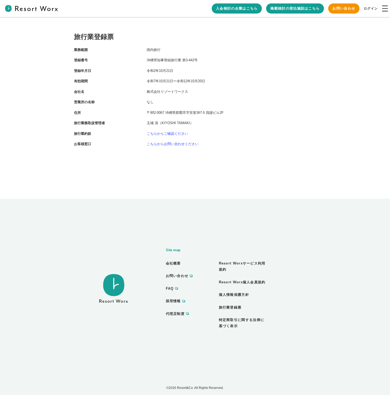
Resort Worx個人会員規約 (242, 282)
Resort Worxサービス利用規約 (242, 266)
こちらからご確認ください (167, 134)
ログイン (371, 8)
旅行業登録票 (230, 307)
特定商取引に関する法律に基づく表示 (242, 323)
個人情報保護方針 (234, 295)
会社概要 (173, 263)
